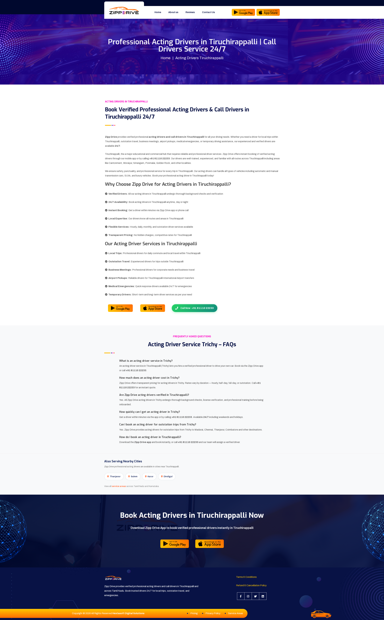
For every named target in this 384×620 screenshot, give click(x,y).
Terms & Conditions (246, 577)
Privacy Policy (213, 613)
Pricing (194, 613)
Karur (150, 476)
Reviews (190, 12)
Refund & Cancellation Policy (251, 585)
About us (173, 12)
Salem (134, 476)
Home (157, 12)
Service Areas (235, 613)
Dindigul (168, 476)
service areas (119, 486)
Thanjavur (115, 476)
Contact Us (208, 12)
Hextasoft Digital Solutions (128, 613)
